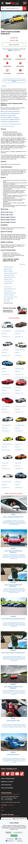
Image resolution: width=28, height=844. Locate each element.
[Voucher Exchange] (14, 310)
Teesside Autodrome (9, 295)
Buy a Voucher (14, 44)
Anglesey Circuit (8, 269)
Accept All (14, 835)
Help (2, 810)
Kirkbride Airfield (8, 283)
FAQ (2, 807)
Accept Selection (18, 832)
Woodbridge (7, 301)
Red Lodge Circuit (8, 290)
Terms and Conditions (7, 788)
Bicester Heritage (8, 271)
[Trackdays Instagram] (12, 775)
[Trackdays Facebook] (3, 775)
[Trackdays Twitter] (8, 775)
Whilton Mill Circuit (8, 299)
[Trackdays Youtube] (17, 775)
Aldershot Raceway (8, 267)
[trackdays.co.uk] (12, 4)
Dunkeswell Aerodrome (9, 277)
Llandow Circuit (7, 286)
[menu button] (2, 3)
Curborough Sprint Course (10, 273)
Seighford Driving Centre (10, 292)
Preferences (11, 840)
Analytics (19, 838)
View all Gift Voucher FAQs (7, 126)
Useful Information (6, 784)
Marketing (19, 840)
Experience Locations (7, 781)
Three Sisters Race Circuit (10, 297)
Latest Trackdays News (7, 778)
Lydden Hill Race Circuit (10, 288)
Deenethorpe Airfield (9, 275)
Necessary (11, 838)
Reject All (8, 832)
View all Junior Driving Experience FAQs (10, 124)
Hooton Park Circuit (8, 281)
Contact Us (11, 805)
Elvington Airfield (8, 279)
